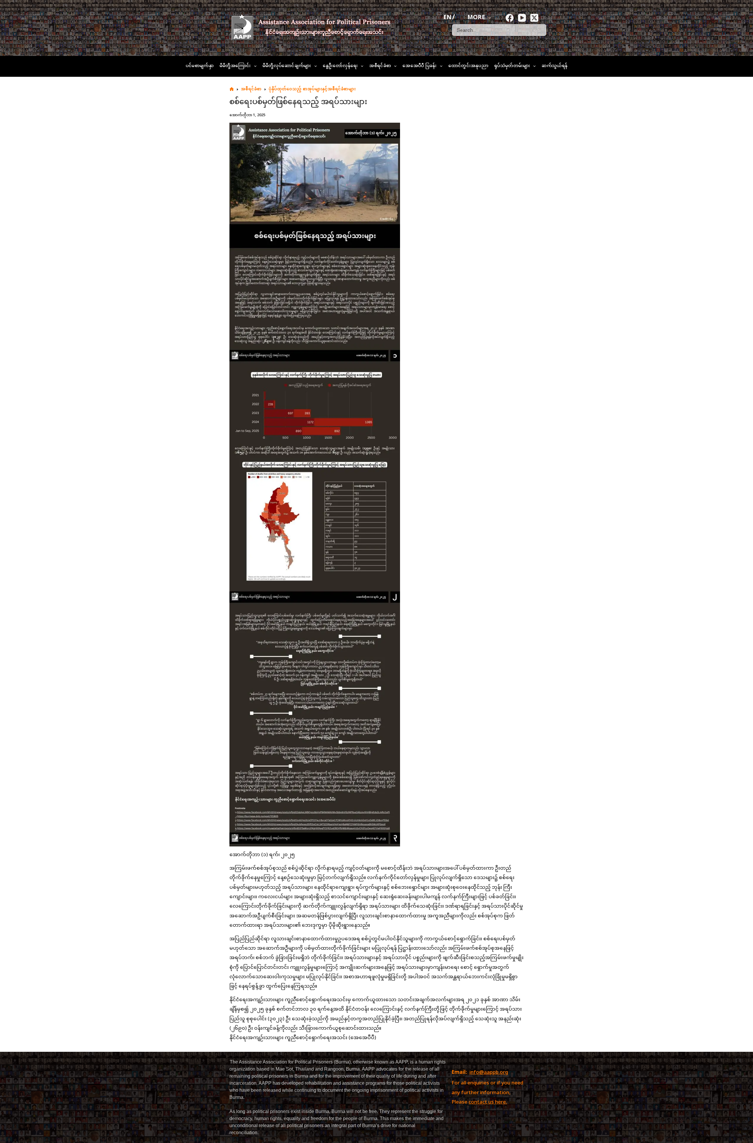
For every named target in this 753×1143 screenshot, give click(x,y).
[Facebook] (510, 18)
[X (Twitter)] (534, 18)
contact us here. (488, 1102)
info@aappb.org (488, 1072)
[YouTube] (522, 18)
